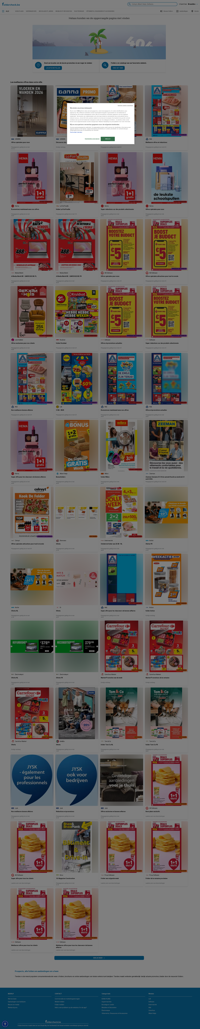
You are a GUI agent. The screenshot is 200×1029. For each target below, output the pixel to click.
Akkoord (107, 139)
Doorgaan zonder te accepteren (125, 105)
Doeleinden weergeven (92, 138)
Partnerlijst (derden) (76, 132)
